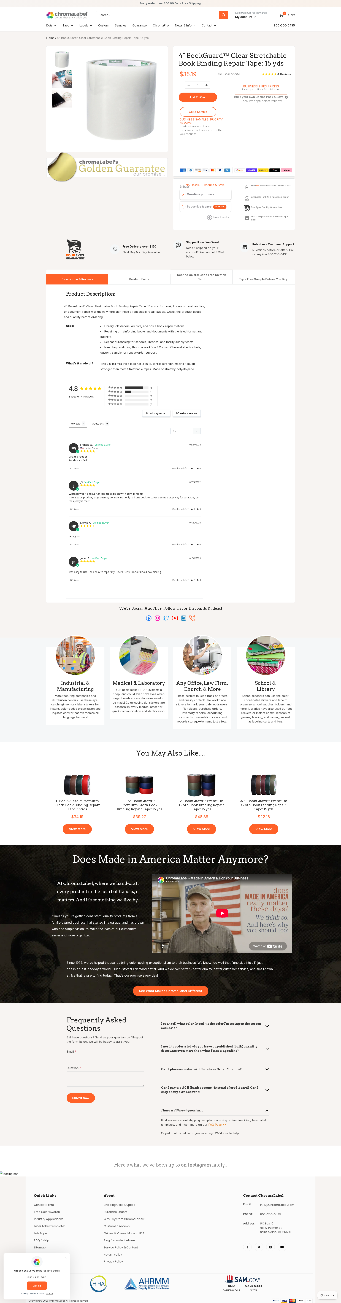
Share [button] (76, 468)
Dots (49, 25)
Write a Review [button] (188, 413)
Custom (103, 25)
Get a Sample (198, 112)
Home (50, 38)
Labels (83, 25)
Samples (120, 25)
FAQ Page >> (217, 1124)
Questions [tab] (98, 423)
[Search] (223, 15)
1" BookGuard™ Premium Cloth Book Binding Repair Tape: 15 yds (77, 805)
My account (244, 17)
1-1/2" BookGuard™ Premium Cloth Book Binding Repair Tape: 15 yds (139, 805)
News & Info (183, 25)
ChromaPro (161, 25)
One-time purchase (200, 194)
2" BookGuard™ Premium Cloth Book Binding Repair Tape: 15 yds (201, 805)
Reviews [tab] (75, 423)
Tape (66, 25)
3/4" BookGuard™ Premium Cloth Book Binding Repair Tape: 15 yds (263, 805)
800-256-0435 (284, 25)
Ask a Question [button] (158, 413)
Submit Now (80, 1098)
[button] (193, 468)
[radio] (183, 194)
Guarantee (139, 25)
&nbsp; (184, 186)
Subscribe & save (206, 206)
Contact (207, 25)
